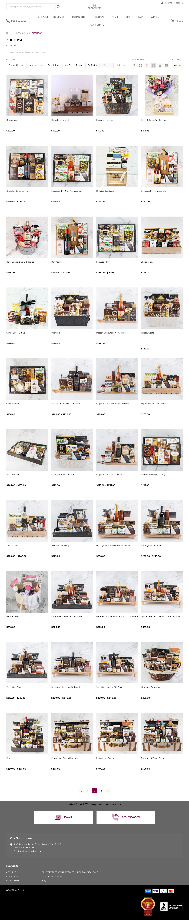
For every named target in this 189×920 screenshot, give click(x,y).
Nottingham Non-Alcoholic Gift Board (113, 545)
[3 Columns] (147, 65)
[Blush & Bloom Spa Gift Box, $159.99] (162, 95)
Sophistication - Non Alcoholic (154, 403)
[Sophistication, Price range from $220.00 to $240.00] (27, 521)
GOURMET (58, 17)
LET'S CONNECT (13, 880)
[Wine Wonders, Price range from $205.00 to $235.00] (27, 450)
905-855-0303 (27, 848)
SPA (128, 17)
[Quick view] (36, 136)
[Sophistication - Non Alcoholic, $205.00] (162, 379)
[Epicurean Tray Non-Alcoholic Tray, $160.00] (72, 166)
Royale (9, 758)
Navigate (12, 865)
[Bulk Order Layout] (166, 65)
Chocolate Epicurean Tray (17, 191)
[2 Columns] (140, 65)
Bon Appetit (56, 262)
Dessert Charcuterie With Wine (65, 403)
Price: (108, 66)
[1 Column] (134, 65)
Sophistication (12, 545)
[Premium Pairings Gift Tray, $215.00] (162, 450)
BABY (140, 17)
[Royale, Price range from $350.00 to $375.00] (27, 733)
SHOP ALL (43, 17)
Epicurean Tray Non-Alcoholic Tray (66, 191)
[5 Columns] (160, 65)
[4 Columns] (153, 65)
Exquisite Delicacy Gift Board (109, 474)
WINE (154, 17)
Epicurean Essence (105, 120)
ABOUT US (11, 872)
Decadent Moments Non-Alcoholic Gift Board (117, 616)
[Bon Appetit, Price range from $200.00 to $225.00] (72, 237)
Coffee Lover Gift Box (16, 333)
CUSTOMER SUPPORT (52, 876)
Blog (44, 880)
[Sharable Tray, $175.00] (162, 237)
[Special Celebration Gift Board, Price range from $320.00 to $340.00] (117, 662)
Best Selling (53, 65)
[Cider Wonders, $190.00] (27, 379)
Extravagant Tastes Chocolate (64, 758)
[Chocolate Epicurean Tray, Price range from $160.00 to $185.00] (27, 166)
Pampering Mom (14, 616)
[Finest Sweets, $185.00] (162, 308)
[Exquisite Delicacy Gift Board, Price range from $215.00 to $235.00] (117, 450)
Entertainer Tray (13, 687)
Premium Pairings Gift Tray (153, 474)
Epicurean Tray (103, 262)
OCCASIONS (78, 17)
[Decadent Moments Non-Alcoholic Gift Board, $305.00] (117, 592)
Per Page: (177, 60)
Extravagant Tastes (105, 758)
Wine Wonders (13, 474)
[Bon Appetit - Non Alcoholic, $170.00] (162, 166)
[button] (148, 906)
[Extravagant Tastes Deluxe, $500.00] (162, 733)
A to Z (67, 65)
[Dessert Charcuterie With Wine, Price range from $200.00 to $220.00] (72, 379)
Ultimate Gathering (60, 545)
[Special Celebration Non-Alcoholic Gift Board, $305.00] (162, 592)
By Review (92, 65)
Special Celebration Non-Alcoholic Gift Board (161, 616)
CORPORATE (97, 25)
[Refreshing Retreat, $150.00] (72, 95)
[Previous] (81, 790)
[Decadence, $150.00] (27, 95)
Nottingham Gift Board (151, 545)
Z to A (79, 65)
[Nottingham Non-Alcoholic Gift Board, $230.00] (117, 521)
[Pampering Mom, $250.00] (27, 592)
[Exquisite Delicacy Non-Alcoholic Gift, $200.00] (117, 379)
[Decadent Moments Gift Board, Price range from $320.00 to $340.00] (72, 662)
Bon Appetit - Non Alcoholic (153, 191)
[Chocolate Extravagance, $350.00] (162, 662)
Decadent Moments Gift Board (65, 687)
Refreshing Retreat (60, 120)
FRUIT (115, 17)
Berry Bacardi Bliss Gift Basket (20, 262)
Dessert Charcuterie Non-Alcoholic (112, 333)
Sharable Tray (147, 262)
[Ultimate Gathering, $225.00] (72, 521)
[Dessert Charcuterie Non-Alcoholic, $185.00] (117, 308)
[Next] (108, 790)
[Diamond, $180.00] (72, 308)
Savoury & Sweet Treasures (63, 474)
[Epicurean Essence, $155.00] (117, 95)
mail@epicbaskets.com (31, 851)
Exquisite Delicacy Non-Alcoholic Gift (113, 403)
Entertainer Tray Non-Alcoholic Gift (67, 616)
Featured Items (15, 65)
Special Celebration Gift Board (109, 687)
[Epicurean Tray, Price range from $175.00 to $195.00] (117, 237)
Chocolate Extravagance (152, 687)
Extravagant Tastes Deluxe (153, 758)
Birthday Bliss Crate (105, 191)
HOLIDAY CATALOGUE (87, 872)
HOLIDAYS (98, 17)
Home (9, 33)
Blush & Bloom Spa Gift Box (153, 120)
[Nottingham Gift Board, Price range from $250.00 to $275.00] (162, 521)
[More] (66, 17)
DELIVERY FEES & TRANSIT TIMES (58, 872)
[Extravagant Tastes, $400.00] (117, 733)
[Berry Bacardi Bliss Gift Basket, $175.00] (27, 237)
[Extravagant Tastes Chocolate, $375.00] (72, 733)
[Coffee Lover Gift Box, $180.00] (27, 308)
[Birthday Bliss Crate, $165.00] (117, 166)
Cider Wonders (13, 403)
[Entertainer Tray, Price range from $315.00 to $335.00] (27, 662)
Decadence (11, 120)
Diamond (55, 333)
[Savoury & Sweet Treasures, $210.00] (72, 450)
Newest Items (35, 65)
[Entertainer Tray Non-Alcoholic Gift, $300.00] (72, 592)
